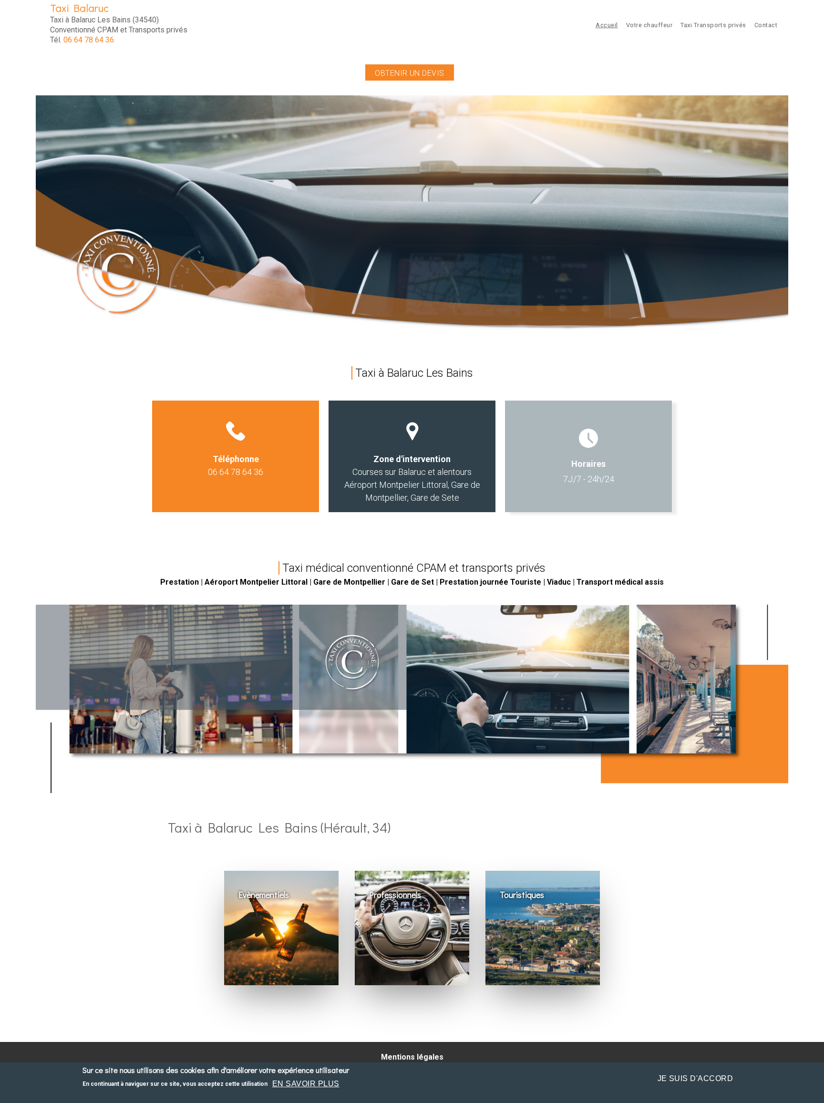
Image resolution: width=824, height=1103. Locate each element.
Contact (766, 25)
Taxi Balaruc (79, 8)
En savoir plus (306, 1084)
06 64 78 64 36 (88, 39)
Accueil (607, 25)
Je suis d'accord (695, 1078)
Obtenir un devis (409, 73)
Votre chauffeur (649, 25)
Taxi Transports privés (713, 25)
